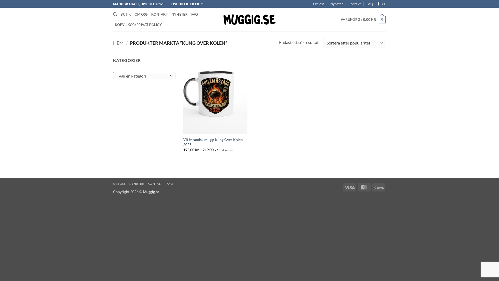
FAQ (369, 4)
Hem (118, 43)
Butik (126, 14)
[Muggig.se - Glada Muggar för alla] (249, 19)
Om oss (318, 4)
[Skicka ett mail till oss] (383, 4)
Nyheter (336, 4)
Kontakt (355, 4)
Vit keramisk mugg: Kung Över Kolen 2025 (213, 142)
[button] (363, 19)
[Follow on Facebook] (378, 4)
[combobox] (144, 75)
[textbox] (143, 76)
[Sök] (115, 14)
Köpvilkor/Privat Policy (138, 25)
